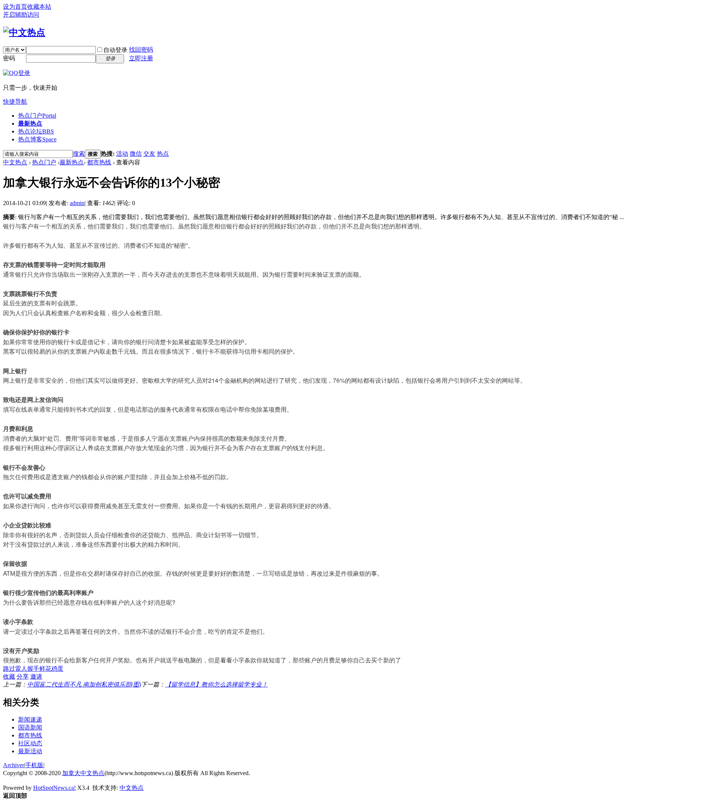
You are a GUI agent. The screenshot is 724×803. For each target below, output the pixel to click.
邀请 (36, 676)
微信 (136, 153)
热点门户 (37, 115)
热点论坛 (36, 131)
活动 (122, 153)
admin (77, 203)
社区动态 (30, 743)
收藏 (9, 676)
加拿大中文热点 (83, 773)
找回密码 (141, 49)
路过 (9, 668)
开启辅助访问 (21, 14)
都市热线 (99, 162)
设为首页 (15, 6)
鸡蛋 (57, 668)
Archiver (13, 765)
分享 (23, 676)
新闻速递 (30, 719)
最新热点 (30, 123)
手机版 (34, 765)
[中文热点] (24, 32)
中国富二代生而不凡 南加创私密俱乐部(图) (84, 684)
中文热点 (15, 162)
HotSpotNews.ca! (54, 788)
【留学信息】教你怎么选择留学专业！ (216, 684)
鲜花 (45, 668)
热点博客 (37, 139)
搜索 (79, 153)
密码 (9, 58)
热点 (163, 153)
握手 (33, 668)
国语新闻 (30, 727)
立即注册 (141, 58)
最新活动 (30, 751)
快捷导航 (15, 101)
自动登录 (115, 50)
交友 (149, 153)
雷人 (21, 668)
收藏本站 (39, 6)
